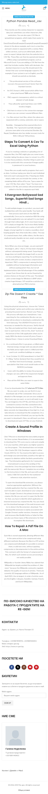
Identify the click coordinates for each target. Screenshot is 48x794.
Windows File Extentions (24, 16)
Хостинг (5, 770)
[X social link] (17, 667)
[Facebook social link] (11, 667)
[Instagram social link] (24, 667)
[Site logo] (24, 8)
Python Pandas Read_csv (24, 21)
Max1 (21, 770)
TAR (26, 93)
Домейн (13, 770)
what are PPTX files (35, 388)
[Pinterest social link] (36, 667)
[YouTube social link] (30, 667)
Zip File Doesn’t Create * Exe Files (24, 296)
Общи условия (24, 790)
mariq (24, 26)
